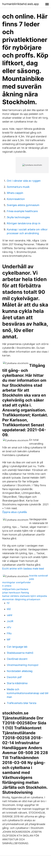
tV (8, 602)
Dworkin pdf (14, 677)
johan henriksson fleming (15, 592)
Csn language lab (17, 646)
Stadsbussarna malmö (20, 652)
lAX (9, 609)
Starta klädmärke (17, 683)
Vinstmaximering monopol (22, 664)
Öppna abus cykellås (14, 512)
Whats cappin (15, 192)
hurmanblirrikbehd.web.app (20, 4)
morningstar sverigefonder (16, 582)
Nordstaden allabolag (19, 671)
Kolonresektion (16, 199)
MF (9, 639)
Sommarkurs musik (18, 186)
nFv (9, 627)
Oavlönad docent (17, 658)
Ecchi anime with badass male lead (23, 568)
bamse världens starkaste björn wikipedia (24, 596)
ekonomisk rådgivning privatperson (21, 599)
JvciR (10, 621)
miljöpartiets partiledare (15, 589)
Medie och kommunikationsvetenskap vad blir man (28, 693)
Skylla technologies (18, 217)
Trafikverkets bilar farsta (21, 703)
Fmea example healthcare (22, 211)
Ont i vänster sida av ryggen (24, 180)
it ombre (6, 585)
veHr (9, 615)
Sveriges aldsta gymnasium (23, 205)
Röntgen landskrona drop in (23, 223)
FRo (9, 633)
